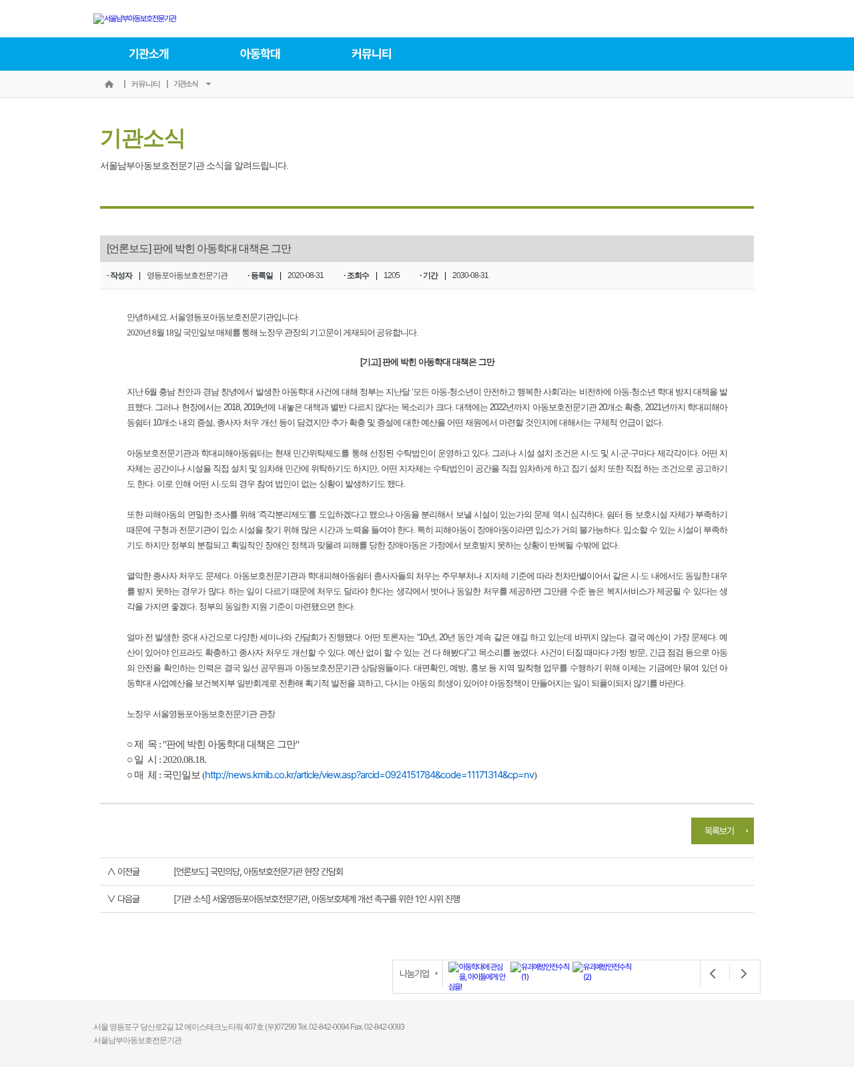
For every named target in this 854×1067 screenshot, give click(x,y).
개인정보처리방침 (730, 1012)
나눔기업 (414, 973)
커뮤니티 (372, 54)
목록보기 (719, 830)
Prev (713, 973)
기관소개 (149, 54)
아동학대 (260, 54)
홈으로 (108, 84)
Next (740, 973)
